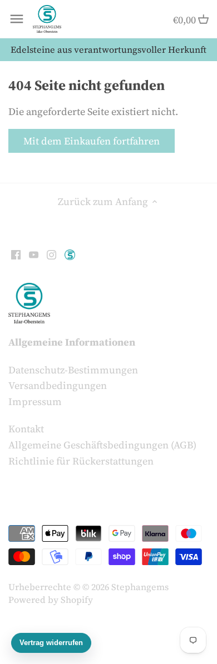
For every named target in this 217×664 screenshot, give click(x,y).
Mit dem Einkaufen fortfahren (91, 141)
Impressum (35, 401)
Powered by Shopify (50, 599)
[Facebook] (16, 253)
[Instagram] (51, 253)
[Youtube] (33, 253)
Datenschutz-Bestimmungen (73, 370)
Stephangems (140, 587)
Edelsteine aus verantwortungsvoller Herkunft (108, 49)
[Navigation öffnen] (16, 19)
